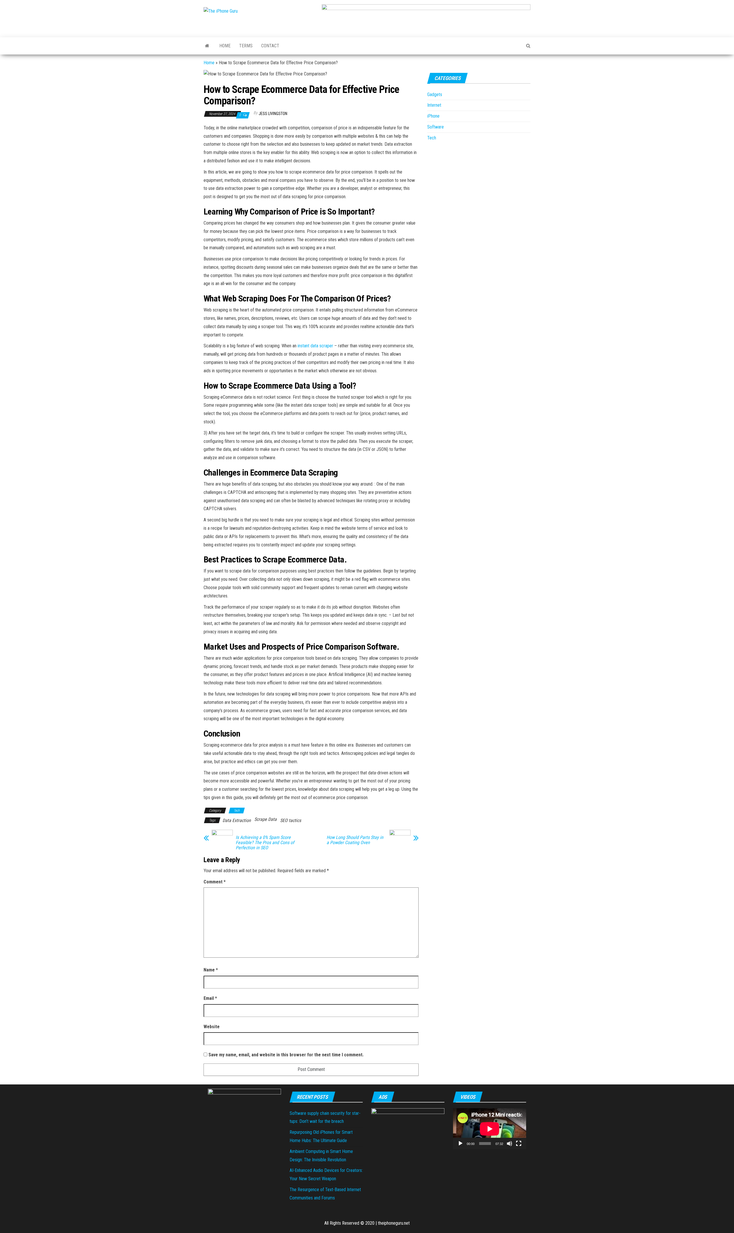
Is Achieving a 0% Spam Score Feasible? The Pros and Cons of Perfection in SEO (265, 842)
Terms (246, 45)
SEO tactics (290, 820)
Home (225, 45)
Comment (215, 882)
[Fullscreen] (519, 1143)
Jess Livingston (273, 113)
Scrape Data (265, 819)
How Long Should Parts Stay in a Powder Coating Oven (355, 840)
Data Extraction (236, 820)
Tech (237, 811)
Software (435, 127)
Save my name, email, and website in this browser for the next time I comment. (286, 1054)
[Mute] (509, 1143)
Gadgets (434, 94)
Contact (270, 45)
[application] (489, 1128)
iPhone (433, 116)
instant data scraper (315, 345)
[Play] (460, 1143)
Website (212, 1026)
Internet (434, 105)
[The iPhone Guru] (207, 45)
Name (211, 970)
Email (210, 998)
